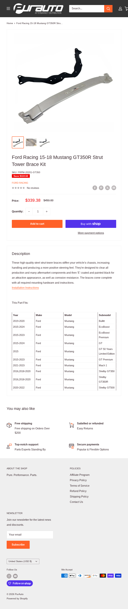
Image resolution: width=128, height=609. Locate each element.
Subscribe (18, 544)
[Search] (108, 8)
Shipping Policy (79, 496)
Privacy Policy (78, 480)
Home (10, 23)
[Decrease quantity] (29, 211)
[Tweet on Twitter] (107, 187)
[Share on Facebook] (94, 187)
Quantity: (17, 211)
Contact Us (76, 501)
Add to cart (37, 223)
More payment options (91, 233)
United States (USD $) (20, 561)
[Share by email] (114, 187)
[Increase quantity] (46, 211)
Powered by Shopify (17, 598)
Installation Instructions (25, 287)
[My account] (120, 9)
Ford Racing (20, 182)
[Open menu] (8, 8)
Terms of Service (80, 485)
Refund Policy (78, 491)
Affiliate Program (80, 474)
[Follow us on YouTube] (15, 576)
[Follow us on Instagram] (9, 576)
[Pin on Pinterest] (101, 187)
